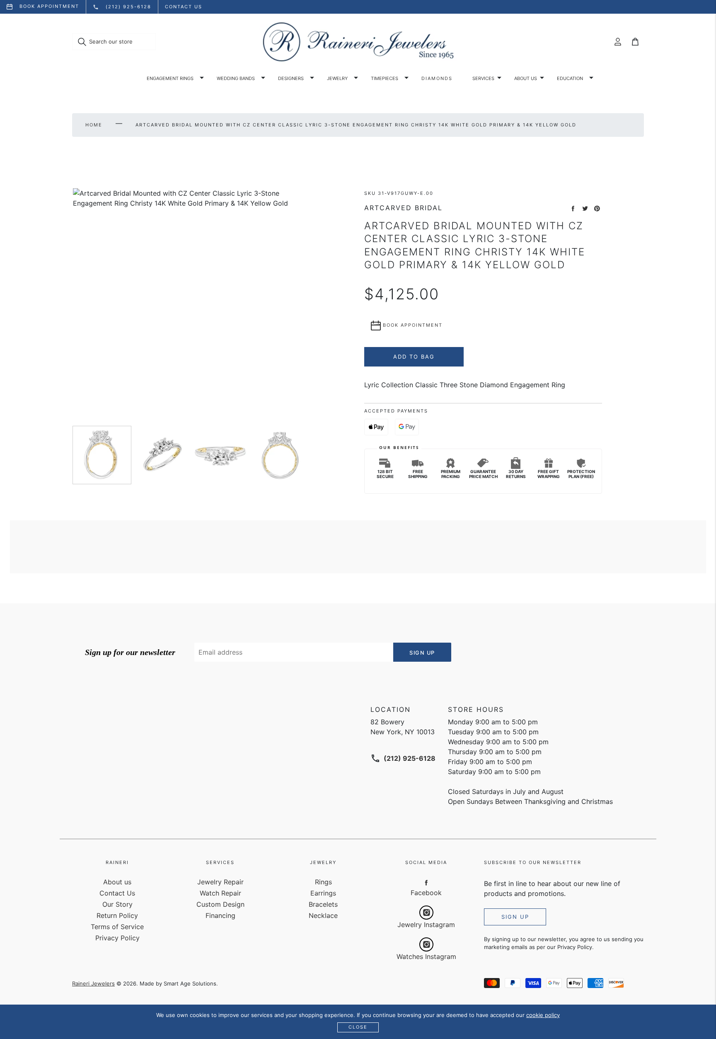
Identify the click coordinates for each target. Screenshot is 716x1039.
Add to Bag (414, 356)
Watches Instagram (426, 956)
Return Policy (117, 915)
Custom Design (220, 904)
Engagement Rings (170, 78)
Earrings (323, 893)
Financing (220, 915)
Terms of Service (117, 926)
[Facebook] (426, 882)
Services (483, 78)
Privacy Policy (117, 938)
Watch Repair (220, 893)
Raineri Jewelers (93, 983)
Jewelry (337, 78)
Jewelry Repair (220, 882)
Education (570, 78)
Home (93, 125)
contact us (183, 7)
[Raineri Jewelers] (358, 42)
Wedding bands (236, 78)
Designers (291, 78)
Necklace (323, 915)
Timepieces (384, 78)
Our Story (117, 904)
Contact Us (117, 893)
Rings (323, 882)
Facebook (426, 892)
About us (525, 78)
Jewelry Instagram (426, 924)
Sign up (515, 916)
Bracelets (323, 904)
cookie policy (543, 1015)
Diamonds (436, 78)
